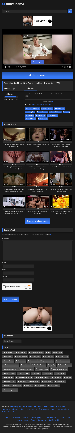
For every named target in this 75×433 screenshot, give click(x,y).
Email (4, 269)
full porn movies (10, 373)
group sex (37, 373)
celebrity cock (60, 108)
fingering (67, 112)
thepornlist (23, 407)
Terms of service (50, 418)
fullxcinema (14, 4)
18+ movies (8, 352)
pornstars (6, 409)
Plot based (23, 381)
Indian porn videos (18, 409)
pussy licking (43, 118)
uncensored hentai (63, 409)
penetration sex (31, 118)
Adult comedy (21, 352)
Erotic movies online (11, 365)
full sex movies (24, 373)
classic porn (21, 361)
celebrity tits (9, 361)
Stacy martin (47, 104)
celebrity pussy (43, 112)
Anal (48, 352)
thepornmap (13, 407)
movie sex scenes (42, 377)
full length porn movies (60, 369)
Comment (5, 239)
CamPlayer (62, 407)
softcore (7, 385)
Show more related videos (37, 221)
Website (5, 276)
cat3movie (8, 356)
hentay (53, 409)
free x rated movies (27, 369)
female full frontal (56, 112)
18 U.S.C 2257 (65, 418)
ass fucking (58, 352)
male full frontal (53, 115)
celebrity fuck (31, 112)
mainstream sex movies (25, 377)
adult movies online (37, 352)
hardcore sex (41, 115)
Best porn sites (44, 409)
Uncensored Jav (8, 411)
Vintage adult (41, 385)
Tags (33, 420)
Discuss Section (38, 75)
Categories (42, 420)
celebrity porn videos (33, 108)
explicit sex (26, 365)
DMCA (25, 418)
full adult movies (43, 369)
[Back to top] (69, 427)
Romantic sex (60, 381)
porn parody (35, 381)
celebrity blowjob (47, 108)
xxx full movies (54, 385)
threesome (29, 385)
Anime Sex (32, 407)
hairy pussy (30, 115)
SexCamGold (54, 420)
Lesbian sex (9, 377)
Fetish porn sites (43, 407)
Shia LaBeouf (37, 104)
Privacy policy (36, 418)
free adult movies (65, 365)
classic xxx (33, 361)
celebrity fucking (63, 356)
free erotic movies (10, 369)
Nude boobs (57, 377)
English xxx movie (63, 361)
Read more (47, 101)
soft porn (18, 385)
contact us (16, 418)
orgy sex (68, 377)
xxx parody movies (11, 390)
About (31, 88)
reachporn (53, 407)
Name (5, 263)
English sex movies (47, 361)
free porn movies (31, 409)
